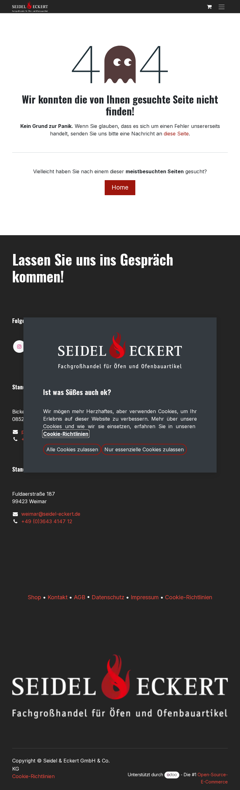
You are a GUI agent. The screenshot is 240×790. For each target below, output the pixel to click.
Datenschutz (108, 597)
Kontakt (58, 597)
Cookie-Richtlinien (188, 597)
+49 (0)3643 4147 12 (46, 521)
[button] (72, 449)
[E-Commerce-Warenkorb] (209, 6)
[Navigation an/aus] (221, 6)
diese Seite (176, 133)
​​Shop (34, 597)
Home (120, 187)
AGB (79, 597)
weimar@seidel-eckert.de (50, 514)
